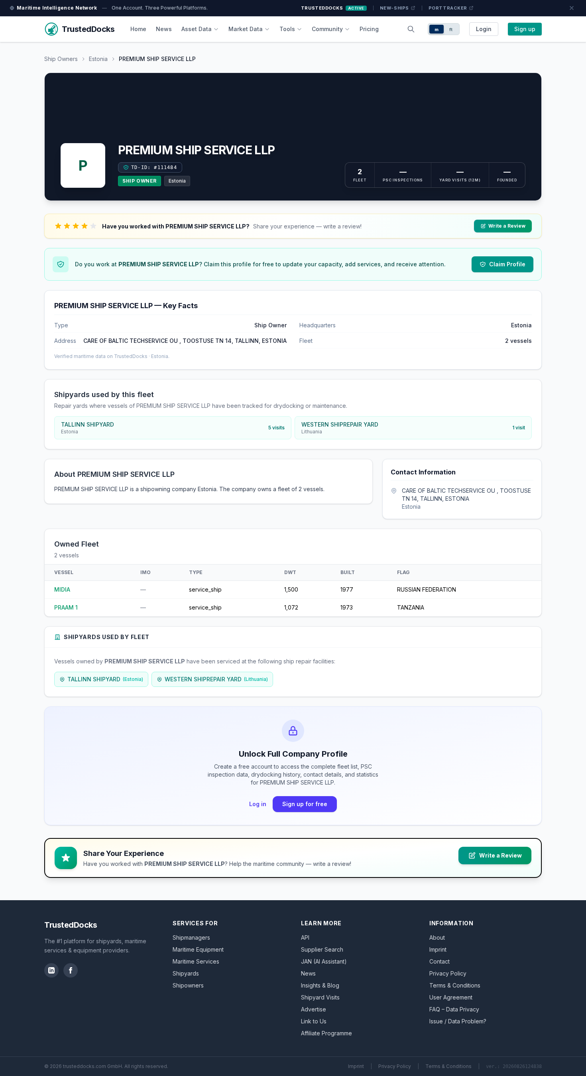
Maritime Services (196, 961)
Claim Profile (507, 264)
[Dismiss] (571, 8)
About (437, 937)
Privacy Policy (447, 973)
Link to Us (313, 1021)
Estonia (98, 58)
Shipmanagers (191, 937)
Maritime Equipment (198, 949)
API (305, 937)
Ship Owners (61, 58)
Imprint (437, 949)
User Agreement (450, 997)
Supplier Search (322, 949)
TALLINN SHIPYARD (105, 679)
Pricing (369, 29)
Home (138, 29)
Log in (257, 804)
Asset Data (196, 29)
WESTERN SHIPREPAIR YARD (216, 679)
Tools (287, 29)
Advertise (313, 1009)
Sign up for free (304, 804)
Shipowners (188, 985)
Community (327, 29)
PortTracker (448, 8)
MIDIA (62, 589)
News (164, 29)
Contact (439, 961)
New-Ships (394, 8)
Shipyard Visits (320, 997)
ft (451, 29)
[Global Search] (411, 29)
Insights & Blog (320, 985)
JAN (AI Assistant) (324, 961)
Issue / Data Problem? (457, 1021)
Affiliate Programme (326, 1033)
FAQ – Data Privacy (454, 1009)
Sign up (524, 29)
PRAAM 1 (66, 607)
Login (484, 29)
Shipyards (186, 973)
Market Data (245, 29)
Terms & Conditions (454, 985)
